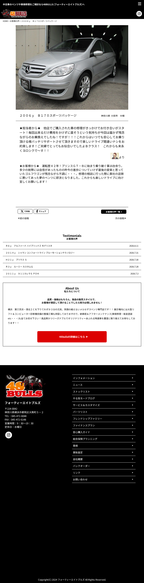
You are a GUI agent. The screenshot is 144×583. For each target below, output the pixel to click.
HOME (5, 21)
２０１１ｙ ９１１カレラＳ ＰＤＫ (22, 273)
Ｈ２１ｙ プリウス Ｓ (16, 259)
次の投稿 (119, 218)
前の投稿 (24, 218)
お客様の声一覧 (113, 211)
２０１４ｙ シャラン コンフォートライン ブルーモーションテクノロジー (40, 252)
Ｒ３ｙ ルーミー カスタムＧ (19, 266)
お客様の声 (14, 21)
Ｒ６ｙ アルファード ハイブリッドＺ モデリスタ (29, 245)
